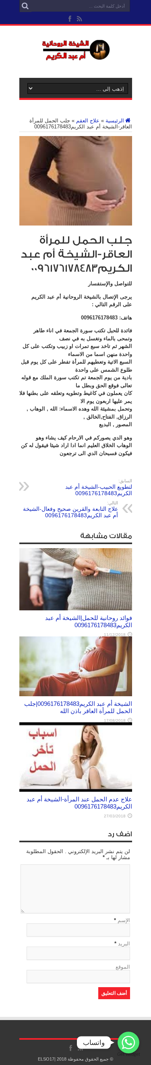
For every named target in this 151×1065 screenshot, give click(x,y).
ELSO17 (46, 1059)
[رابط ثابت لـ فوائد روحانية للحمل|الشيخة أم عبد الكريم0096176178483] (75, 609)
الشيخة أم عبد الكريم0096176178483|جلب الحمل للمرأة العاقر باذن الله (78, 707)
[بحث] (25, 6)
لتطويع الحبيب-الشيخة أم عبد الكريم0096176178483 (98, 487)
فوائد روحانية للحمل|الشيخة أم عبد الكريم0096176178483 (88, 621)
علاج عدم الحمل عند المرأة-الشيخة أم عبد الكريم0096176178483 (79, 803)
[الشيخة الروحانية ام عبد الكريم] (75, 57)
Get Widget (128, 1054)
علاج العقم (87, 121)
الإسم (124, 920)
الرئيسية (114, 121)
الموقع (123, 967)
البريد (124, 944)
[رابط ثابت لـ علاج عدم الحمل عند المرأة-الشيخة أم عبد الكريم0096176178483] (75, 790)
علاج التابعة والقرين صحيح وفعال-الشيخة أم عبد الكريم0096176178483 (70, 509)
